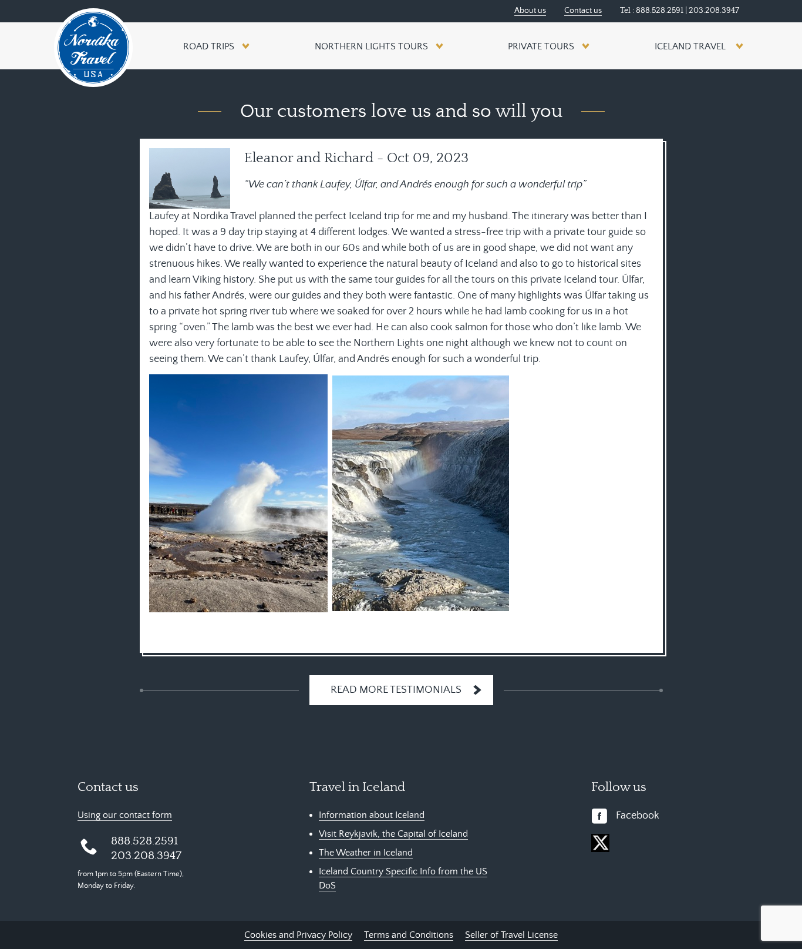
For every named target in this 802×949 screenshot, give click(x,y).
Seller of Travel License (511, 935)
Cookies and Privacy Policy (298, 935)
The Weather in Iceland (366, 852)
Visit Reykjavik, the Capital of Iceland (393, 834)
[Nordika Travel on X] (600, 842)
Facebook (637, 815)
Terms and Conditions (408, 935)
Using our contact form (124, 815)
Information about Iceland (371, 815)
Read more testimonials (396, 690)
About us (530, 10)
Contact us (583, 10)
